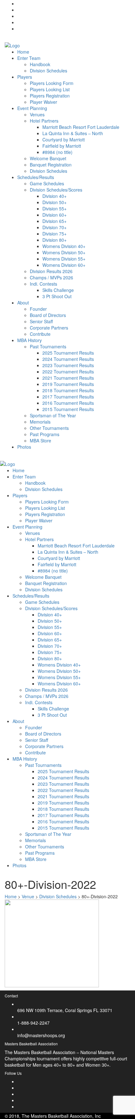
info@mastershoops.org (41, 1035)
